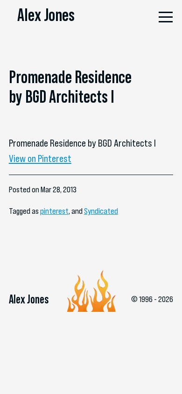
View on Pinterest (40, 158)
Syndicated (101, 211)
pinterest (54, 211)
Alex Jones (46, 15)
